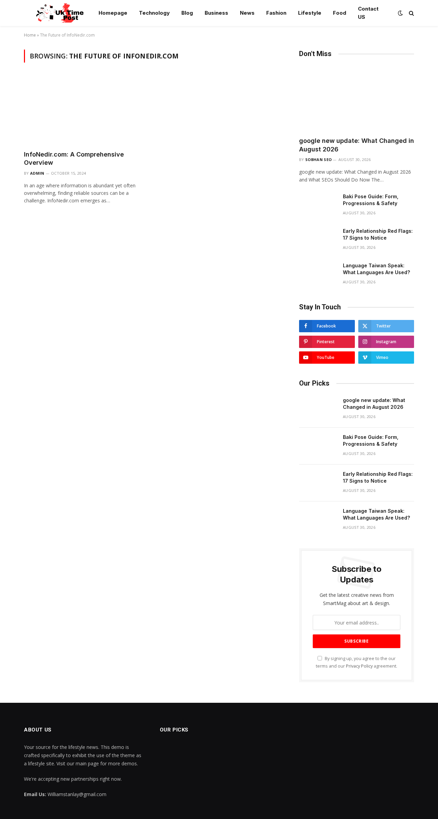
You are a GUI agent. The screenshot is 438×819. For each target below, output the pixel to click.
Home (30, 35)
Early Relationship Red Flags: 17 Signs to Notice (378, 234)
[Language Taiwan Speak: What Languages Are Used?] (318, 274)
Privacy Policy (359, 666)
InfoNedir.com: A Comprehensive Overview (74, 158)
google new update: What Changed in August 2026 (356, 144)
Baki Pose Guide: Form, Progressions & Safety (370, 199)
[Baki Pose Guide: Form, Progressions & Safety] (318, 205)
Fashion (276, 13)
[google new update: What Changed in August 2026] (356, 99)
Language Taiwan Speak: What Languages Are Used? (376, 269)
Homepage (113, 13)
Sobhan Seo (318, 159)
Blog (187, 13)
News (247, 13)
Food (339, 13)
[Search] (411, 13)
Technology (154, 13)
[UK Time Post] (56, 13)
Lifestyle (309, 13)
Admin (37, 173)
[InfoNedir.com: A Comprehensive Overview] (85, 110)
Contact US (368, 12)
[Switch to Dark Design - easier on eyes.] (400, 13)
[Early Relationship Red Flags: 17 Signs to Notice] (318, 240)
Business (216, 13)
